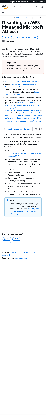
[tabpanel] (23, 176)
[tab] (19, 129)
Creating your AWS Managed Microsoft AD (22, 81)
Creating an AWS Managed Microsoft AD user (23, 121)
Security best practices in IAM (28, 118)
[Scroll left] (12, 7)
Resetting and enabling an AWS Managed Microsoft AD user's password (24, 211)
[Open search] (42, 7)
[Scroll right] (36, 7)
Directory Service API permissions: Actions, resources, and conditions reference (24, 115)
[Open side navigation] (3, 12)
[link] (39, 18)
